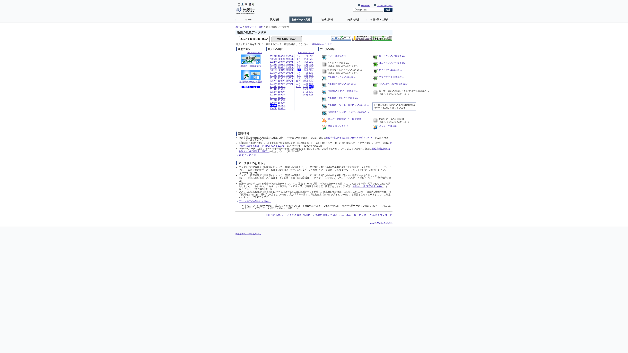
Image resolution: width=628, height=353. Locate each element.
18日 (311, 61)
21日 (311, 70)
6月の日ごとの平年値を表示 (393, 84)
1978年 (290, 78)
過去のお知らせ (247, 155)
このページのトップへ (381, 222)
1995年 (281, 86)
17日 (311, 59)
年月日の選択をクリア (306, 53)
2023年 (273, 64)
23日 (311, 75)
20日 (311, 67)
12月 (298, 86)
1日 (306, 56)
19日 (311, 64)
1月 (299, 56)
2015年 (273, 86)
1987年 (281, 108)
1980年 (290, 72)
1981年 (290, 70)
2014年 (273, 89)
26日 (311, 83)
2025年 (273, 59)
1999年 (281, 75)
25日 (311, 81)
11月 (298, 83)
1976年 (290, 83)
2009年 (273, 102)
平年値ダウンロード (381, 215)
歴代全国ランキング (338, 126)
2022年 (273, 67)
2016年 (273, 83)
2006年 (281, 56)
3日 (306, 61)
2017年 (273, 81)
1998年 (281, 78)
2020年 (273, 72)
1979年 (290, 75)
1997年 (281, 81)
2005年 (281, 59)
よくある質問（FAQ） (299, 215)
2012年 (273, 94)
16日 (311, 56)
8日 (306, 75)
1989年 (281, 102)
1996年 (281, 83)
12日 (305, 86)
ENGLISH (365, 5)
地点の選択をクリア (254, 53)
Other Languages (384, 5)
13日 (305, 89)
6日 (306, 70)
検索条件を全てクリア (322, 44)
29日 (311, 92)
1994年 (281, 89)
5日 (306, 67)
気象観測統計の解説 (326, 215)
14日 (305, 92)
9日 (306, 78)
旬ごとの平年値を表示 (390, 70)
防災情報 (274, 19)
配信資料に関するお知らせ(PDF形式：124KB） (350, 137)
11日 (305, 83)
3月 (299, 61)
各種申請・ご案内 (379, 19)
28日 (311, 89)
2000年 (281, 72)
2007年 (273, 108)
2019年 (273, 75)
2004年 (281, 61)
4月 (299, 64)
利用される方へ (274, 215)
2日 (306, 59)
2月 (299, 59)
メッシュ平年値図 (388, 126)
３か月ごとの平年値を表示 (392, 63)
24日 (311, 78)
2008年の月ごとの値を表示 (342, 77)
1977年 (290, 81)
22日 (311, 72)
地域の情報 (327, 19)
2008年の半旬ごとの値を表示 (343, 91)
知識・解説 (353, 19)
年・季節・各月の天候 (353, 215)
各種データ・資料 (301, 19)
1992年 (281, 94)
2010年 (273, 100)
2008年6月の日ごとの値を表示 (343, 98)
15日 (305, 94)
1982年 (290, 67)
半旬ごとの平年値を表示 (391, 77)
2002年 (281, 67)
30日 (311, 94)
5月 (299, 67)
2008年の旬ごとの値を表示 (342, 84)
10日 (305, 81)
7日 (306, 72)
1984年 (290, 61)
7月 (299, 72)
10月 (298, 81)
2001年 (281, 70)
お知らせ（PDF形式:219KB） (368, 186)
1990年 (281, 100)
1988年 (281, 105)
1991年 (281, 97)
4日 (306, 64)
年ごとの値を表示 (337, 56)
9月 (299, 78)
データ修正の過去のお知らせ (255, 201)
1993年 (281, 92)
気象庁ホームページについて (248, 234)
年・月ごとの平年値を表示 (392, 56)
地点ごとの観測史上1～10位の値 (344, 119)
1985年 (290, 59)
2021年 (273, 70)
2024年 (273, 61)
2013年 (273, 92)
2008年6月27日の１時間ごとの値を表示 (348, 105)
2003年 (281, 64)
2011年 (273, 97)
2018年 (273, 78)
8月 (299, 75)
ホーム (248, 19)
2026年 (273, 56)
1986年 (290, 56)
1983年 (290, 64)
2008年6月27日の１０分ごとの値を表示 (348, 112)
